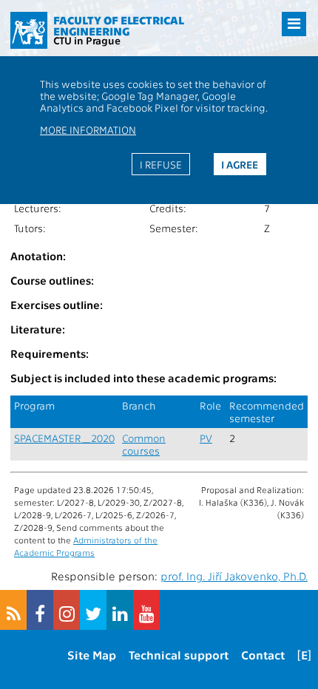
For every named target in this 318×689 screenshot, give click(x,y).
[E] (304, 655)
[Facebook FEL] (40, 610)
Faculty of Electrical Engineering (118, 25)
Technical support (179, 655)
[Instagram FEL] (66, 610)
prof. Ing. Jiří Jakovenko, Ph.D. (234, 576)
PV (206, 438)
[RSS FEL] (13, 610)
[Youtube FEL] (146, 610)
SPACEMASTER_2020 (64, 438)
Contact (263, 655)
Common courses (144, 444)
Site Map (91, 655)
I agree (239, 164)
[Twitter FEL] (93, 610)
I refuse (161, 164)
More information (88, 129)
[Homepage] (28, 30)
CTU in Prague (87, 40)
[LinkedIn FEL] (119, 610)
